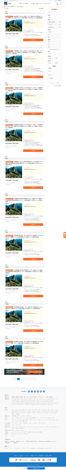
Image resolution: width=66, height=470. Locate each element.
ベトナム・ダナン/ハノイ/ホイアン (49, 400)
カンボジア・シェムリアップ (25, 401)
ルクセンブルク (44, 409)
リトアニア (16, 412)
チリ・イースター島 (41, 404)
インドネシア (37, 401)
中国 (23, 421)
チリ (58, 426)
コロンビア (17, 428)
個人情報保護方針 (41, 455)
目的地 (49, 19)
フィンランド (39, 411)
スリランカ (50, 419)
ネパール (46, 419)
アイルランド (53, 409)
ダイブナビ (6, 448)
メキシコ (13, 426)
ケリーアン (27, 448)
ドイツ (27, 409)
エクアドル (13, 428)
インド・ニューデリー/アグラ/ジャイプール (46, 401)
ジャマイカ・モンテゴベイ (20, 404)
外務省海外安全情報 (41, 441)
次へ (35, 379)
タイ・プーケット (32, 401)
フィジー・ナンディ (40, 400)
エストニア (56, 411)
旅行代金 (49, 60)
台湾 (25, 421)
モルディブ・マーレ (54, 398)
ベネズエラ (21, 428)
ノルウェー (52, 411)
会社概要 (46, 455)
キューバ (31, 426)
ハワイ (13, 435)
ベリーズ (16, 426)
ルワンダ (53, 417)
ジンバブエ (41, 417)
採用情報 (50, 455)
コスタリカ (24, 426)
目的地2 (49, 29)
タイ (16, 419)
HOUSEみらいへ (33, 448)
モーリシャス (18, 430)
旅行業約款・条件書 (33, 455)
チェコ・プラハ (36, 398)
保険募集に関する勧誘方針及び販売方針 (31, 441)
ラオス (54, 419)
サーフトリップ (11, 448)
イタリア (13, 409)
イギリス (48, 409)
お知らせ (15, 455)
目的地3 (49, 39)
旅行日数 (49, 56)
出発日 (49, 51)
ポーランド (25, 411)
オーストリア (16, 411)
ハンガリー (20, 411)
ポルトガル (23, 409)
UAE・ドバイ (31, 398)
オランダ (36, 409)
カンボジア (23, 419)
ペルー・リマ (14, 404)
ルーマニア (42, 412)
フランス (30, 409)
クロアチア (24, 412)
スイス (56, 409)
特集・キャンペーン (39, 3)
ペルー (44, 426)
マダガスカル (49, 417)
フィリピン (19, 419)
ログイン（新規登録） (58, 0)
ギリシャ (20, 412)
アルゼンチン (54, 426)
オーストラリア (50, 404)
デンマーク (48, 411)
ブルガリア (38, 412)
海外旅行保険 (18, 441)
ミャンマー (13, 421)
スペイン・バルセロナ (48, 398)
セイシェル (22, 430)
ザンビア (37, 417)
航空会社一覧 (7, 441)
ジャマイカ (34, 426)
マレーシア (35, 419)
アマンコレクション (17, 448)
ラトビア (13, 412)
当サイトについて (54, 441)
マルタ (16, 409)
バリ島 (27, 419)
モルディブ (13, 430)
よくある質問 (20, 455)
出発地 (49, 15)
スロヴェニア (29, 412)
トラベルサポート (26, 455)
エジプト (13, 417)
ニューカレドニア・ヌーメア (16, 400)
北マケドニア (47, 412)
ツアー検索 (20, 3)
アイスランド (34, 411)
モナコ (33, 409)
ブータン (17, 421)
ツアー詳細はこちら (33, 39)
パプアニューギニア (26, 433)
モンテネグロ (34, 412)
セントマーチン (39, 426)
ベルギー (40, 409)
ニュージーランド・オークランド (31, 400)
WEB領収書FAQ (15, 442)
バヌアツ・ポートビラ (34, 404)
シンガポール (39, 419)
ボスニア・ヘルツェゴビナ (53, 412)
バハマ (28, 426)
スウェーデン (44, 411)
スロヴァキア (29, 411)
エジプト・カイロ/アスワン (24, 398)
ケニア (24, 417)
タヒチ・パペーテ (23, 400)
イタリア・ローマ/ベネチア (15, 398)
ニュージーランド (19, 433)
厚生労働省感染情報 (48, 441)
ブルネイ (20, 421)
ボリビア (47, 426)
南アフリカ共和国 (32, 417)
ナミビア (45, 417)
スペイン (19, 409)
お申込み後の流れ (12, 441)
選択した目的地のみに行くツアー (55, 49)
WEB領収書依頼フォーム (8, 442)
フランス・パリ (41, 398)
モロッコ (46, 404)
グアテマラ (20, 426)
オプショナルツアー (47, 3)
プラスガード (23, 441)
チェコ (13, 411)
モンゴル (57, 419)
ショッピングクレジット (48, 448)
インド (43, 419)
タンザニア (27, 417)
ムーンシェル (23, 448)
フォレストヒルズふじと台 (40, 448)
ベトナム (13, 419)
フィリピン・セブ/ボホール (15, 401)
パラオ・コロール (27, 404)
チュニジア (20, 417)
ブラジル (50, 426)
